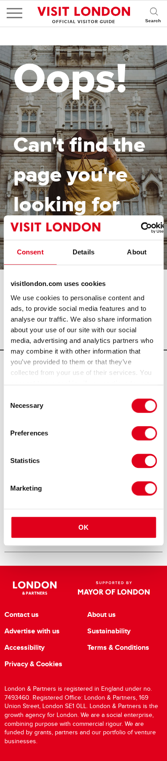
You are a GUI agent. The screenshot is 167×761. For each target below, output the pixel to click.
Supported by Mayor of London (114, 588)
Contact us (21, 615)
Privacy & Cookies (33, 664)
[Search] (153, 13)
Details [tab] (83, 252)
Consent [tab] (30, 252)
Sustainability (108, 631)
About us (101, 615)
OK (83, 527)
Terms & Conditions (118, 648)
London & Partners (34, 588)
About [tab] (137, 252)
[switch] (144, 433)
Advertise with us (32, 631)
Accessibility (24, 648)
